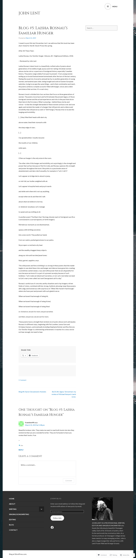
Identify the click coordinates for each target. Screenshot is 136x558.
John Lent (29, 13)
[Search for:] (101, 28)
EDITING (12, 519)
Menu (114, 6)
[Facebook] (52, 527)
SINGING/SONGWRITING (19, 514)
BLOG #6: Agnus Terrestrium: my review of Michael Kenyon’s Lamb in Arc (64, 394)
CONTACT (13, 530)
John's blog (55, 498)
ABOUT (12, 504)
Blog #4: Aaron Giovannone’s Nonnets (32, 392)
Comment (68, 481)
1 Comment (22, 380)
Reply (21, 450)
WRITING (12, 509)
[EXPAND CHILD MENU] (41, 509)
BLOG (11, 525)
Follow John (57, 518)
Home (11, 499)
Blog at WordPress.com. (18, 554)
